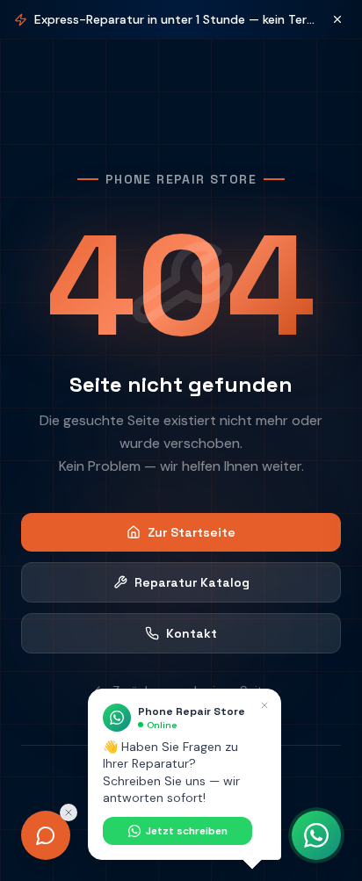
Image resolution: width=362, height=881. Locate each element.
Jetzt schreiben (187, 831)
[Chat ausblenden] (68, 812)
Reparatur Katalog (192, 582)
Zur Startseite (191, 532)
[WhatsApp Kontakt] (316, 835)
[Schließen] (337, 19)
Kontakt (191, 633)
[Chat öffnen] (45, 835)
